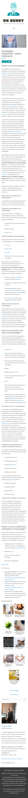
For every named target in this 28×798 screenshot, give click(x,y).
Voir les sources (5, 568)
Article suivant (14, 694)
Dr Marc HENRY (7, 726)
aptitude (4, 58)
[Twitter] (9, 61)
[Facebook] (4, 61)
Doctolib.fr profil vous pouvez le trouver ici (12, 758)
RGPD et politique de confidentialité (12, 773)
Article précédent (14, 690)
